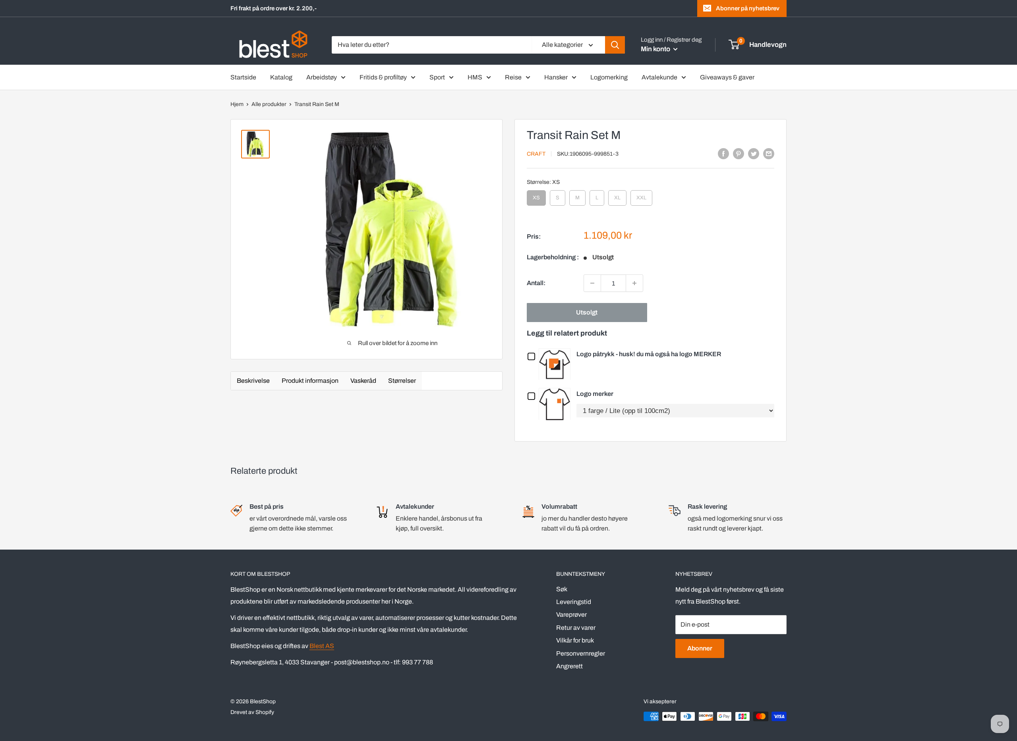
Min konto (656, 49)
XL (617, 195)
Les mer (556, 364)
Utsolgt (586, 312)
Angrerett (569, 666)
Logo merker (594, 393)
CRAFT (536, 154)
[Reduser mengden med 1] (592, 283)
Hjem (237, 104)
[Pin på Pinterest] (738, 153)
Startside (243, 77)
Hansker (556, 77)
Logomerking (609, 77)
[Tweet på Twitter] (753, 153)
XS (536, 195)
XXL (641, 195)
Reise (513, 77)
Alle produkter (268, 104)
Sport (437, 77)
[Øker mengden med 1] (634, 283)
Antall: (536, 283)
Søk (561, 589)
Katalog (281, 77)
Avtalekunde (659, 77)
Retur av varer (576, 627)
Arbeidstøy (321, 77)
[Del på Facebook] (723, 153)
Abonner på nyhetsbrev (747, 8)
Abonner (699, 648)
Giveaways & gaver (727, 77)
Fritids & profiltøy (383, 77)
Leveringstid (573, 601)
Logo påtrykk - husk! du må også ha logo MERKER (648, 354)
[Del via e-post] (768, 153)
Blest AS (321, 646)
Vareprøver (571, 614)
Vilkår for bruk (575, 640)
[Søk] (615, 45)
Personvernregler (580, 653)
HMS (475, 77)
